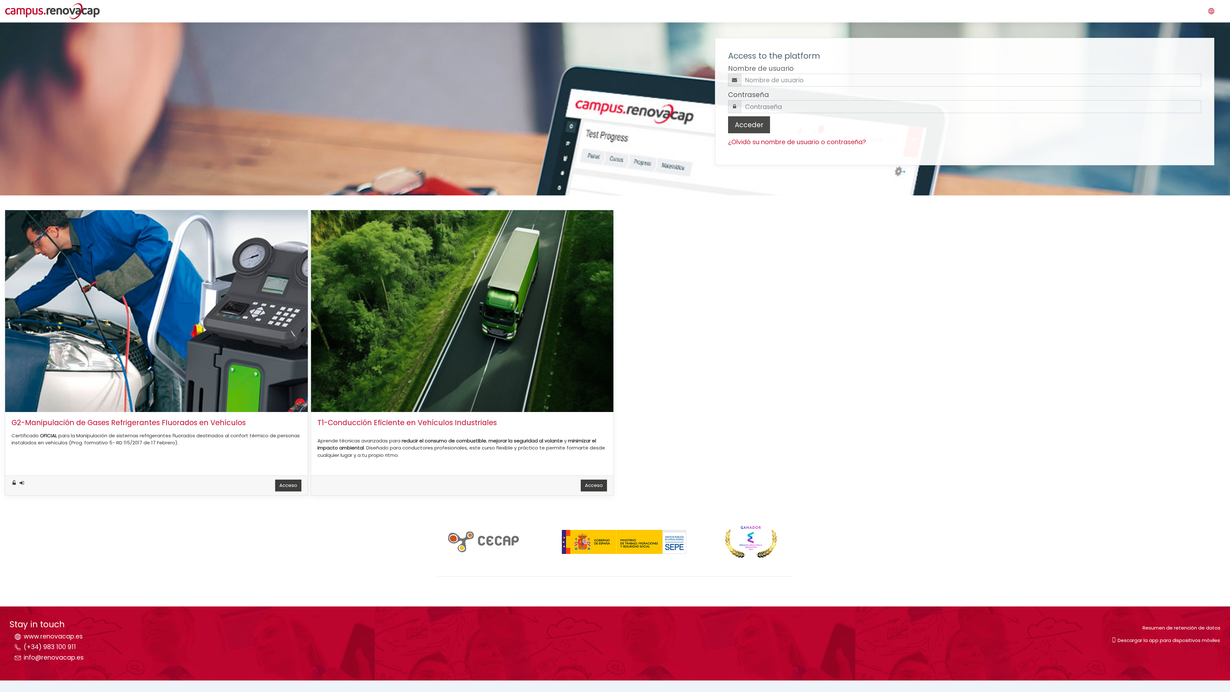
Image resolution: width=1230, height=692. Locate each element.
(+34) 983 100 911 (50, 647)
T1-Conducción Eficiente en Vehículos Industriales (407, 422)
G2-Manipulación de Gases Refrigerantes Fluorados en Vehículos (129, 422)
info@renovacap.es (54, 657)
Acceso (288, 485)
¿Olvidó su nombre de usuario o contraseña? (797, 142)
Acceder (749, 124)
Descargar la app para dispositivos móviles (1168, 640)
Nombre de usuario (761, 68)
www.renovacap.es (53, 636)
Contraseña (748, 94)
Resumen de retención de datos (1181, 627)
